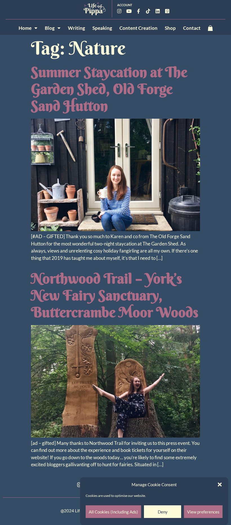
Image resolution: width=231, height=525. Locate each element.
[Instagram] (119, 11)
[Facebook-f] (138, 11)
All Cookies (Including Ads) (113, 511)
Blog (50, 28)
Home (25, 28)
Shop (170, 28)
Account (124, 5)
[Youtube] (129, 11)
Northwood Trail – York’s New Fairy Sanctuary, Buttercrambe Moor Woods (114, 295)
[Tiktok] (148, 11)
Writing (76, 28)
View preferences (203, 511)
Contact (192, 28)
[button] (220, 484)
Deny (163, 511)
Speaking (102, 28)
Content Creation (138, 28)
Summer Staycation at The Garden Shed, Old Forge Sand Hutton (109, 88)
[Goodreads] (167, 11)
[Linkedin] (157, 11)
